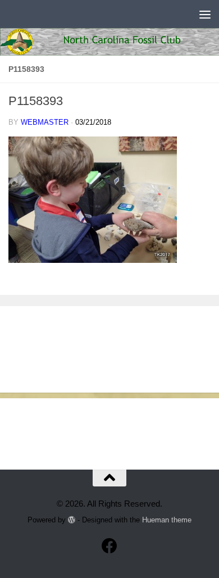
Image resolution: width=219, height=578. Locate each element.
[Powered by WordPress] (71, 520)
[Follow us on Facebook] (109, 546)
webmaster (45, 122)
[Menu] (205, 14)
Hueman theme (166, 520)
